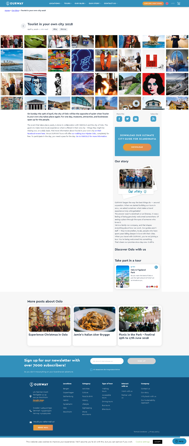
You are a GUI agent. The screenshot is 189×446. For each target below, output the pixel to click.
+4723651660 (45, 413)
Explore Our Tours (153, 3)
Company (145, 384)
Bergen (66, 389)
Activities (85, 389)
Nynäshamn (67, 404)
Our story (145, 392)
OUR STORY (94, 3)
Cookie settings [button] (143, 442)
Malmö (66, 400)
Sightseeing (87, 408)
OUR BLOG (79, 3)
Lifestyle (85, 404)
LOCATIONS (54, 3)
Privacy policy (154, 431)
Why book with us (148, 396)
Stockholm (67, 412)
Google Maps (38, 400)
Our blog (15, 10)
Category (86, 384)
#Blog (55, 29)
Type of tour (107, 384)
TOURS (67, 3)
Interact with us (124, 385)
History (85, 400)
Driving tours (107, 401)
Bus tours (106, 405)
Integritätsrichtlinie (113, 369)
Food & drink (87, 396)
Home (7, 10)
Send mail (43, 427)
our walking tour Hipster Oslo (84, 134)
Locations (67, 384)
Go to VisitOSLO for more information (91, 136)
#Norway (63, 29)
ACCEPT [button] (157, 442)
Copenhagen (68, 392)
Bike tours (106, 409)
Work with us (126, 391)
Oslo (65, 408)
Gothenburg (68, 396)
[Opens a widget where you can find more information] (179, 441)
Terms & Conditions (140, 431)
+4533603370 (46, 411)
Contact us (145, 389)
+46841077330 (46, 408)
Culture (85, 392)
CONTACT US (110, 3)
